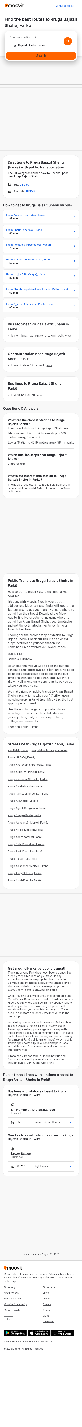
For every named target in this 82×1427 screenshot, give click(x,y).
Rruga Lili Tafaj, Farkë (21, 757)
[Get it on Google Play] (15, 1333)
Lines (46, 1292)
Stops (46, 1310)
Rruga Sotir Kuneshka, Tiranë (26, 844)
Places (46, 1298)
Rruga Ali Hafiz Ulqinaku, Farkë (26, 771)
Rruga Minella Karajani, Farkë (49, 750)
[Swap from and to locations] (68, 41)
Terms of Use (11, 1341)
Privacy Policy (29, 1341)
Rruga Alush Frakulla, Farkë (24, 880)
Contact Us (46, 1341)
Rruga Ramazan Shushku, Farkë (27, 779)
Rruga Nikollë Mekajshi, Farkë (25, 829)
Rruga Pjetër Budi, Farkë (22, 858)
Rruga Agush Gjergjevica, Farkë (27, 808)
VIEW (68, 335)
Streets (47, 1304)
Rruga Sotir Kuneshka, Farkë (25, 851)
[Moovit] (14, 5)
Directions (48, 1321)
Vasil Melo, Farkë (18, 750)
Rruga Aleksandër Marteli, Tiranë (28, 866)
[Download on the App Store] (39, 1333)
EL (8, 1319)
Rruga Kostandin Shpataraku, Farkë (29, 764)
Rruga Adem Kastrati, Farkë (25, 837)
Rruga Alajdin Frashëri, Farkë (25, 786)
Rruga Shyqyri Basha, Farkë (24, 815)
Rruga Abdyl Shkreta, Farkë (24, 873)
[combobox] (41, 38)
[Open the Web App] (62, 1333)
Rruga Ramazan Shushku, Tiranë (28, 793)
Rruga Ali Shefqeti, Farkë (23, 800)
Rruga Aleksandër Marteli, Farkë (27, 822)
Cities (46, 1315)
